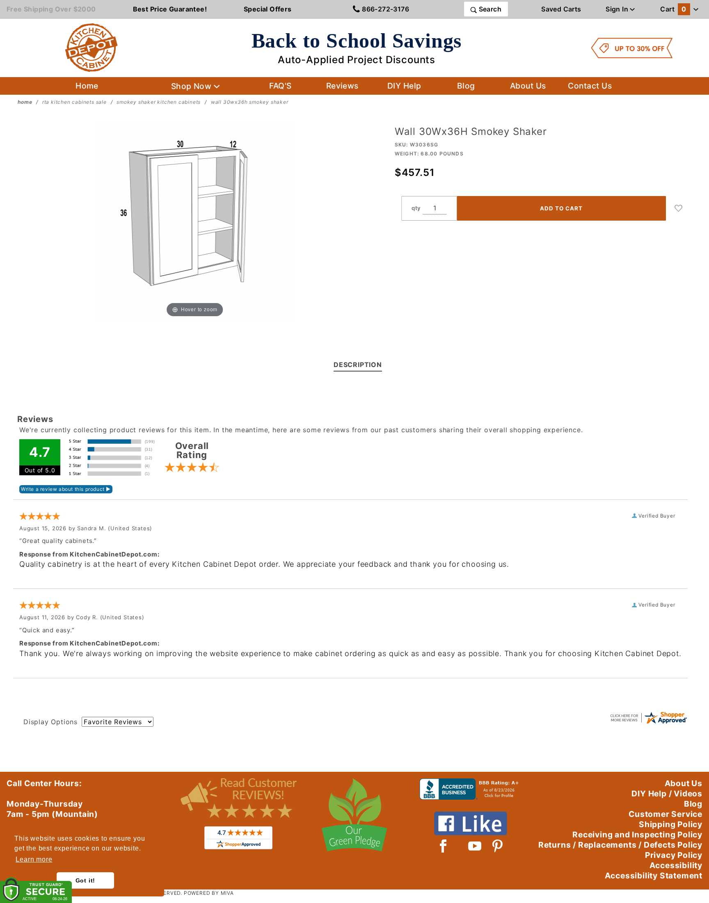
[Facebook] (443, 846)
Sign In (618, 9)
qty (416, 208)
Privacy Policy (673, 855)
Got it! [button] (85, 880)
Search (489, 9)
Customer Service (665, 814)
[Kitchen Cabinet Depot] (91, 47)
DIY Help (404, 86)
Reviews (342, 86)
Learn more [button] (34, 859)
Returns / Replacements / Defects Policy (620, 845)
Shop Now (192, 86)
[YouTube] (475, 846)
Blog (466, 86)
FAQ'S (280, 86)
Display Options (50, 722)
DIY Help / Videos (666, 793)
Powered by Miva (209, 893)
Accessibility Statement (653, 875)
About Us (528, 86)
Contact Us (590, 86)
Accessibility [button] (676, 865)
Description (358, 364)
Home (86, 86)
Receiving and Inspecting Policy (637, 834)
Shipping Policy (670, 824)
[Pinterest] (497, 846)
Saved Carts (561, 9)
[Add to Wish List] (678, 208)
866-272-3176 (384, 9)
